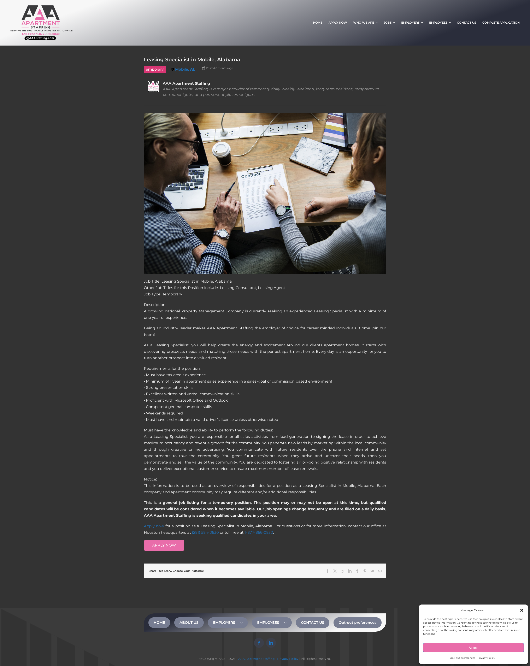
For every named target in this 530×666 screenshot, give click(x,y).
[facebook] (259, 643)
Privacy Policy (486, 657)
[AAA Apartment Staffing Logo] (41, 7)
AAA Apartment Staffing (256, 659)
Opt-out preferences (462, 657)
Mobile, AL (185, 69)
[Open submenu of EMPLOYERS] (244, 622)
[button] (522, 610)
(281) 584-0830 (205, 532)
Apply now (154, 526)
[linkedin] (271, 643)
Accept (473, 647)
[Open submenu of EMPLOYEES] (288, 622)
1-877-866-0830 (259, 532)
